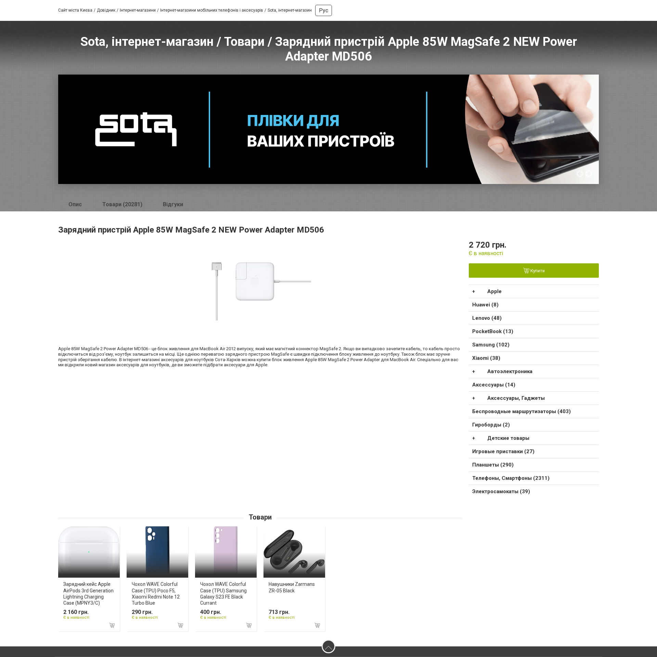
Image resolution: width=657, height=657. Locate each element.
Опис (75, 204)
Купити (537, 271)
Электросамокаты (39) (501, 491)
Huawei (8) (485, 305)
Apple (494, 291)
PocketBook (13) (492, 331)
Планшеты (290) (493, 465)
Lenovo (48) (487, 318)
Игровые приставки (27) (503, 451)
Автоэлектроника (509, 371)
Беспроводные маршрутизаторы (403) (521, 411)
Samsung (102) (491, 345)
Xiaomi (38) (486, 358)
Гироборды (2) (491, 425)
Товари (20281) (122, 204)
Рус (323, 10)
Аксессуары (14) (493, 385)
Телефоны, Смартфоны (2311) (511, 478)
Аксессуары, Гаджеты (516, 398)
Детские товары (508, 438)
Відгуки (173, 204)
